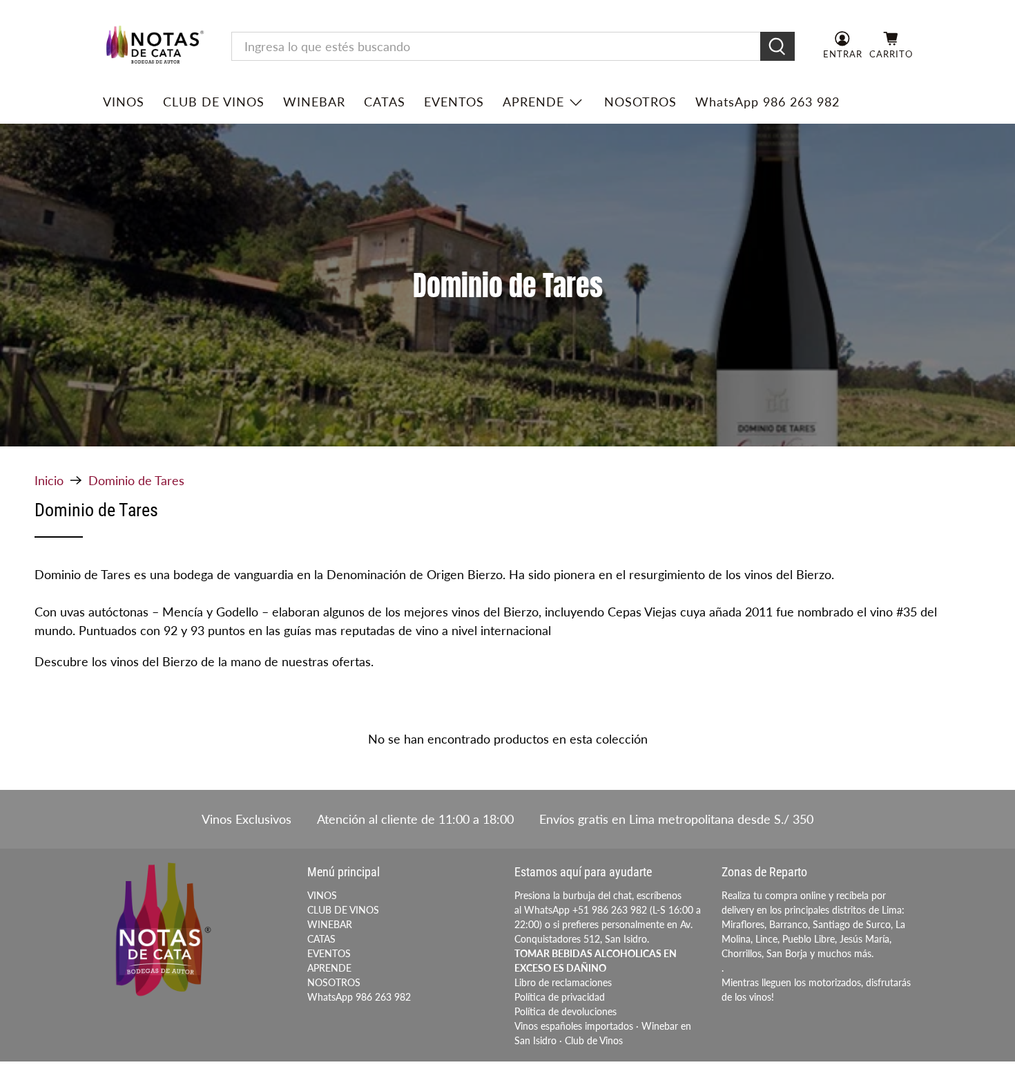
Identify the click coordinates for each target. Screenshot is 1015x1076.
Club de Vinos (594, 1040)
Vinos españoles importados (573, 1026)
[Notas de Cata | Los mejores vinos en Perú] (154, 46)
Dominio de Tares (136, 480)
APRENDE (533, 101)
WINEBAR (314, 101)
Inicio (49, 480)
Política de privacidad (559, 997)
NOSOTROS (640, 101)
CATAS (384, 101)
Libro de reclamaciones (563, 982)
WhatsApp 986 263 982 (767, 101)
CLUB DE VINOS (213, 101)
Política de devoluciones (565, 1011)
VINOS (123, 101)
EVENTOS (454, 101)
